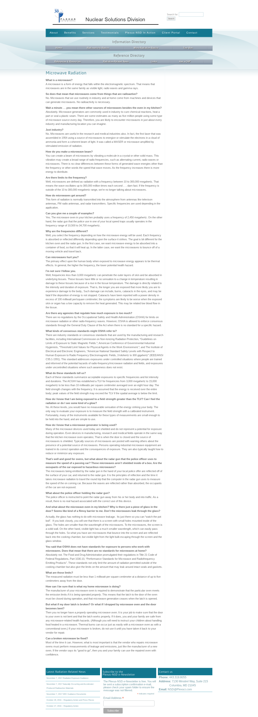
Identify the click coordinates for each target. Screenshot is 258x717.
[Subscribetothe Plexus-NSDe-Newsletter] (129, 673)
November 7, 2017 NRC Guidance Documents (66, 694)
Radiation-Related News (116, 61)
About (54, 32)
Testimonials (110, 32)
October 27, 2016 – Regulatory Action (62, 706)
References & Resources (67, 61)
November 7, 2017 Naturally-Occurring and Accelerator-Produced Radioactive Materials (70, 686)
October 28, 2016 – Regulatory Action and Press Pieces (70, 700)
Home (59, 48)
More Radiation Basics (146, 48)
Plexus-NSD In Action (140, 32)
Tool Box (188, 48)
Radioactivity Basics (98, 48)
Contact (191, 32)
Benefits (70, 32)
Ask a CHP (185, 61)
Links (154, 61)
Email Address (113, 698)
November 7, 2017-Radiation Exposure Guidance (67, 678)
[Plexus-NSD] (121, 24)
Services (88, 32)
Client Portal (171, 32)
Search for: (172, 14)
